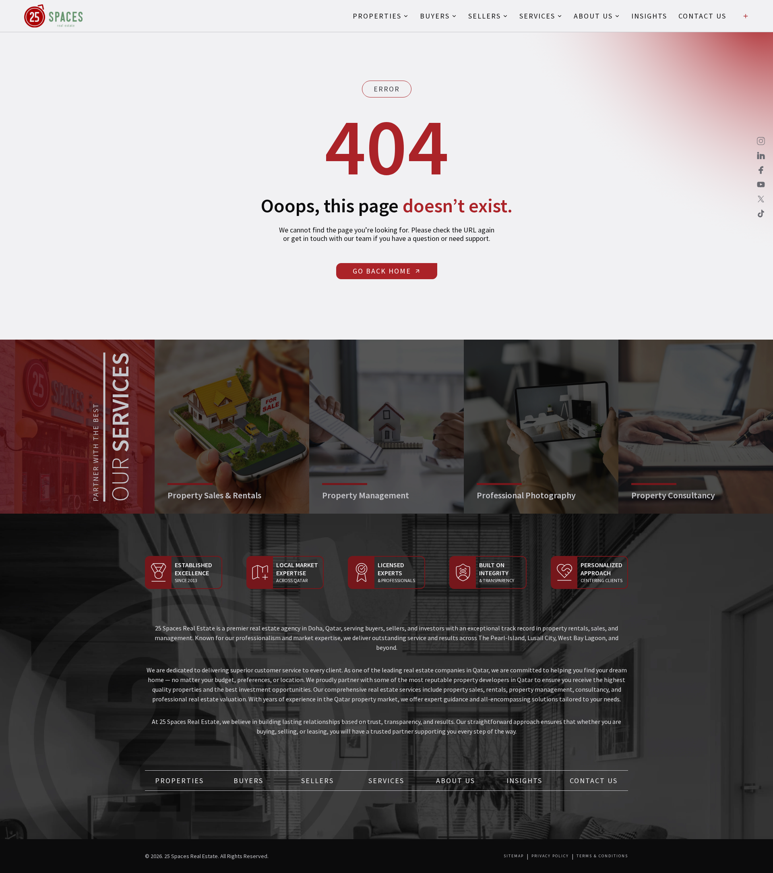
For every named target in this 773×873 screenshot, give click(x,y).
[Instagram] (761, 141)
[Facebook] (761, 170)
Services (386, 780)
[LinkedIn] (761, 155)
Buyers (248, 780)
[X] (761, 199)
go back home (382, 271)
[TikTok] (761, 213)
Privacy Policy (550, 856)
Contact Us (594, 780)
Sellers (317, 780)
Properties (179, 780)
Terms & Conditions (602, 856)
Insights (524, 780)
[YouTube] (761, 184)
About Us (455, 780)
